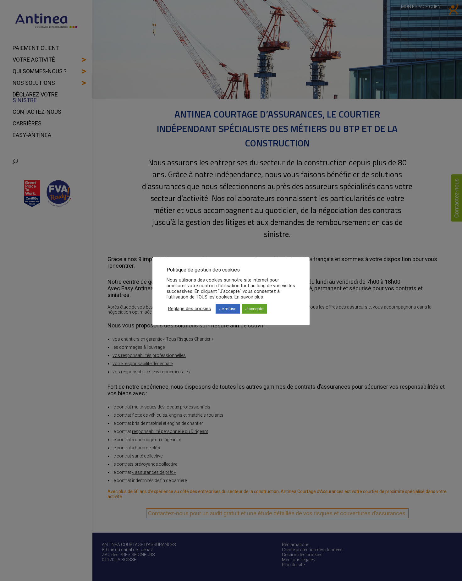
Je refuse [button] (227, 308)
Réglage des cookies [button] (189, 308)
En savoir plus (248, 297)
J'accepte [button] (254, 308)
